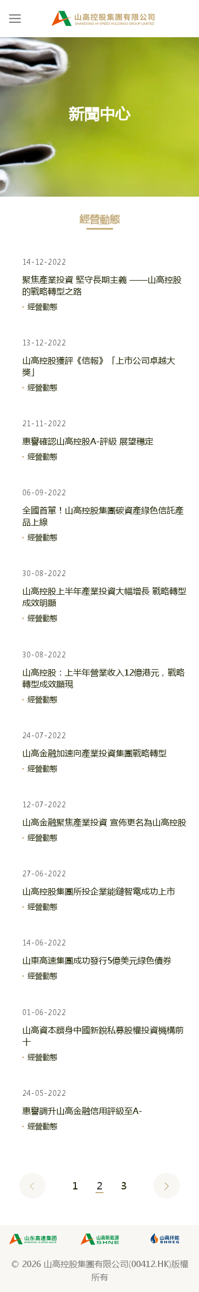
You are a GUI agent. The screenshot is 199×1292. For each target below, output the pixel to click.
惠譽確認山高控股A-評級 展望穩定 (87, 440)
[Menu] (15, 18)
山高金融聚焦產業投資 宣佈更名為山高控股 (104, 821)
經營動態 (43, 306)
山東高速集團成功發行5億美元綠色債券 (96, 960)
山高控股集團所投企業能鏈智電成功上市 (98, 891)
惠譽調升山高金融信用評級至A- (82, 1110)
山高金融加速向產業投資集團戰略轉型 (94, 752)
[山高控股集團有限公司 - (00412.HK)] (103, 19)
